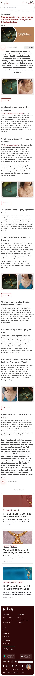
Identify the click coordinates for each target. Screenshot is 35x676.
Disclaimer (22, 672)
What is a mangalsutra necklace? (12, 113)
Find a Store (5, 630)
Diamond (17, 11)
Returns (4, 627)
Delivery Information (7, 617)
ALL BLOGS (5, 11)
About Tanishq (21, 625)
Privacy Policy (16, 672)
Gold (11, 11)
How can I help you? (25, 662)
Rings (32, 11)
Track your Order (6, 625)
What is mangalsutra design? (10, 145)
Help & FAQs (20, 622)
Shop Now (6, 100)
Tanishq (5, 25)
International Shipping (8, 620)
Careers (19, 617)
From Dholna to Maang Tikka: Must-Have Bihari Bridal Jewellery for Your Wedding (17, 516)
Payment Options (6, 622)
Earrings (25, 11)
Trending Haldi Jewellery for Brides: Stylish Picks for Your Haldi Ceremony (17, 552)
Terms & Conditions (7, 672)
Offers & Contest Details (23, 620)
